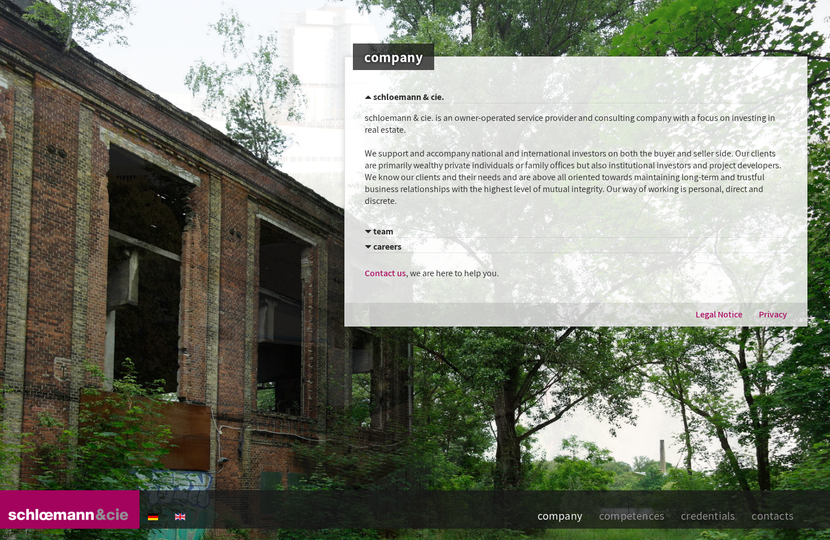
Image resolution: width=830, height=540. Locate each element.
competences (631, 515)
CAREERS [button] (386, 246)
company (560, 515)
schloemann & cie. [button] (408, 97)
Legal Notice (719, 314)
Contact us (385, 273)
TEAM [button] (383, 231)
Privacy (773, 314)
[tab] (576, 97)
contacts (772, 515)
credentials (708, 515)
